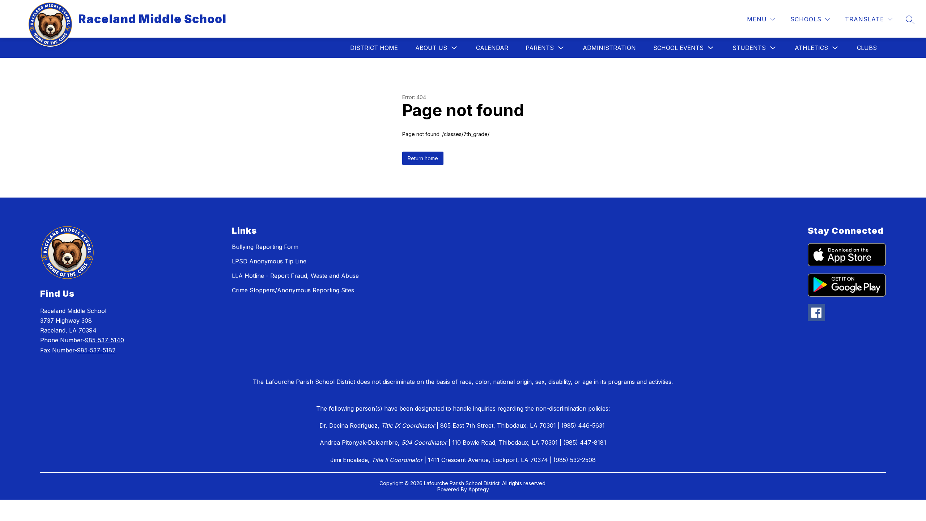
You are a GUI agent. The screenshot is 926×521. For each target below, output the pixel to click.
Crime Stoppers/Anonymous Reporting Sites (293, 290)
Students (749, 47)
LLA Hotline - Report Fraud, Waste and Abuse (295, 275)
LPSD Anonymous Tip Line (269, 261)
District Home (374, 47)
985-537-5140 (104, 340)
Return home (423, 158)
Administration (609, 47)
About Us (431, 47)
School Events (678, 47)
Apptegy (478, 489)
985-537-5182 (96, 350)
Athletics (811, 47)
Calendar (492, 47)
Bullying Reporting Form (265, 246)
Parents (540, 47)
